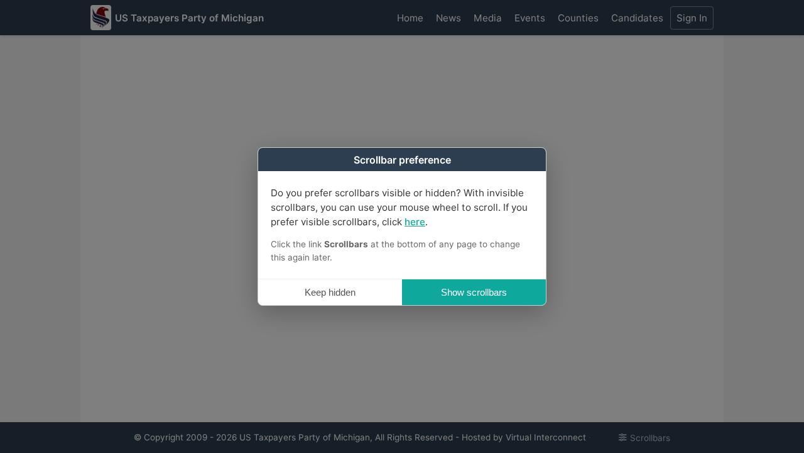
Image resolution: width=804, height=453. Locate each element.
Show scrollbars (474, 292)
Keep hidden (330, 292)
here (415, 222)
